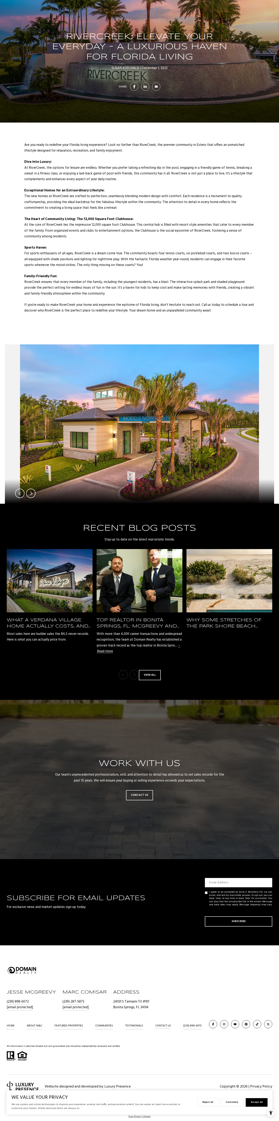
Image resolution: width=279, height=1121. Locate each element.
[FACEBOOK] (213, 1024)
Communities (104, 1025)
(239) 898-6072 (18, 1001)
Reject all (207, 1102)
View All (150, 675)
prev (20, 493)
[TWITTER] (268, 1024)
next (31, 493)
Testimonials (134, 1025)
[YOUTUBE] (235, 1024)
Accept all (256, 1102)
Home (11, 1025)
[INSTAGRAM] (224, 1024)
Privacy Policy (216, 908)
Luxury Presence (117, 1087)
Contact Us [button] (139, 795)
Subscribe (239, 921)
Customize (232, 1102)
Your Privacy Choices (139, 1116)
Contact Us (163, 1025)
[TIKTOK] (257, 1024)
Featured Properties (69, 1025)
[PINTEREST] (246, 1024)
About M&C (34, 1025)
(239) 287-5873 (73, 1001)
